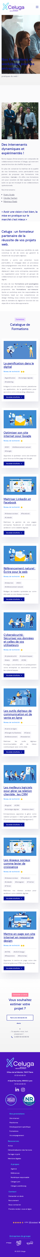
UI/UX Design (19, 952)
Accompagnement (16, 1135)
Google (8, 451)
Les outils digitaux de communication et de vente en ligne (18, 714)
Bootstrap (23, 956)
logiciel (8, 805)
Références (15, 1173)
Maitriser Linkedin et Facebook (17, 500)
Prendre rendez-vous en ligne (20, 1209)
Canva (28, 733)
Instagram (20, 882)
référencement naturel (22, 447)
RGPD (16, 660)
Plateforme (13, 1122)
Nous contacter (15, 1205)
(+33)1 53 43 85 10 (21, 1037)
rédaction (9, 583)
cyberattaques (26, 656)
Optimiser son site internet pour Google (17, 434)
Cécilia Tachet (10, 198)
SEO (7, 447)
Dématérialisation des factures (20, 1150)
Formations (13, 1131)
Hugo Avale (9, 194)
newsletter (26, 737)
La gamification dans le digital (19, 365)
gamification (10, 378)
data (7, 660)
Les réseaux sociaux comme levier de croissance (17, 863)
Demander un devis (16, 1196)
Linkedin (9, 517)
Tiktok (8, 886)
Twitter (31, 882)
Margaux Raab (10, 201)
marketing (9, 382)
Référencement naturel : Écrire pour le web (19, 570)
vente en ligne (11, 729)
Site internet (14, 1118)
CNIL (24, 660)
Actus (10, 1146)
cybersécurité (11, 656)
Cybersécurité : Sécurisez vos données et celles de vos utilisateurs (19, 640)
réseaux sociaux (12, 514)
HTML (8, 952)
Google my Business (13, 733)
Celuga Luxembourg (18, 1186)
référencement (11, 737)
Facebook (26, 514)
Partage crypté (14, 1154)
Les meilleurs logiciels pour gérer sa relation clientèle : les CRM (18, 791)
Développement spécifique (20, 1127)
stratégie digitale (26, 378)
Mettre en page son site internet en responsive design (19, 937)
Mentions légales (14, 1158)
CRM (17, 805)
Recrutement (14, 1200)
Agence (14, 1169)
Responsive (10, 956)
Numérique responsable (20, 1177)
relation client (28, 809)
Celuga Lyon (15, 1182)
